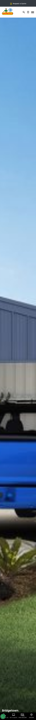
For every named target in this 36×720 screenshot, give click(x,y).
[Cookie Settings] (2, 716)
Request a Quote (19, 3)
